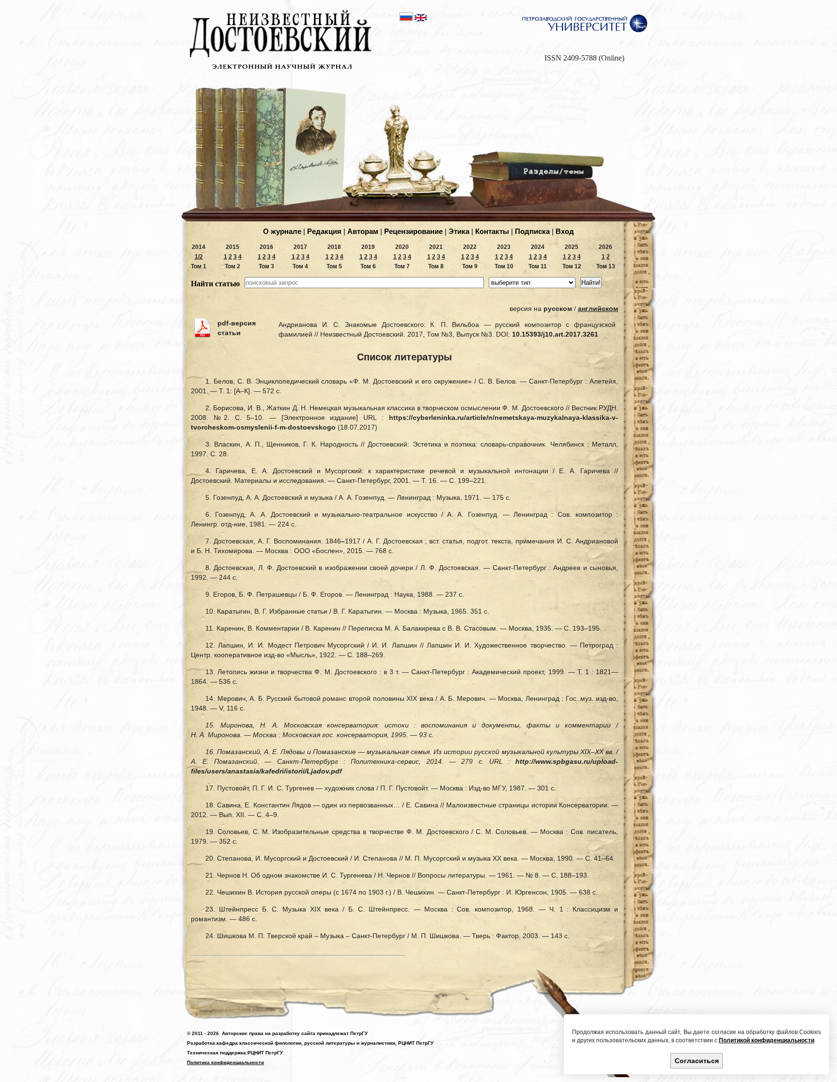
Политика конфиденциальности (225, 1062)
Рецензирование (413, 231)
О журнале (282, 231)
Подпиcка (532, 231)
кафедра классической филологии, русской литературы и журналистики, (307, 1043)
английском (598, 308)
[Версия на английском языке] (421, 19)
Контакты (492, 231)
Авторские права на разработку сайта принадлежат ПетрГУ (295, 1033)
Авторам (362, 231)
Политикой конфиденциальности (766, 1040)
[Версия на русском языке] (407, 19)
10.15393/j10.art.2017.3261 (555, 334)
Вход (565, 231)
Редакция (324, 231)
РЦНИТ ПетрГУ (416, 1043)
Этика (459, 231)
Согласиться (697, 1061)
